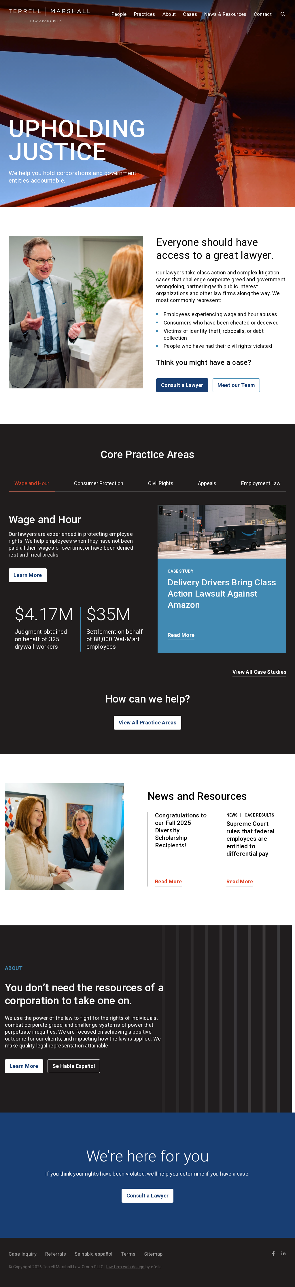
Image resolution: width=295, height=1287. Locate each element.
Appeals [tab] (207, 483)
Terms (128, 1254)
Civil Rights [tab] (160, 483)
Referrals (55, 1254)
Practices (144, 14)
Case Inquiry (23, 1254)
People (119, 14)
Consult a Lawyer (182, 385)
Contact (263, 14)
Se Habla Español (73, 1066)
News (232, 815)
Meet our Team (236, 385)
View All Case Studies (259, 672)
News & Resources (225, 14)
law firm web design (125, 1267)
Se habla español (93, 1254)
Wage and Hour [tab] (31, 483)
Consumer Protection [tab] (98, 483)
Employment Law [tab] (261, 483)
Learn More (28, 575)
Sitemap (153, 1254)
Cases (190, 14)
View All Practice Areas (147, 723)
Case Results (259, 815)
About (169, 14)
